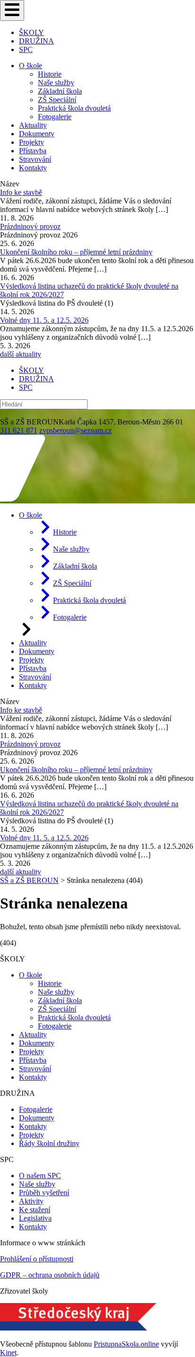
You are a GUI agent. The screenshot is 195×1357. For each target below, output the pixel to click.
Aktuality (33, 125)
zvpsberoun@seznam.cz (75, 430)
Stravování (35, 159)
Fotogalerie (54, 117)
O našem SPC (40, 1176)
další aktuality (20, 354)
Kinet (8, 1352)
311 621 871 (18, 430)
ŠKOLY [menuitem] (31, 32)
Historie (50, 74)
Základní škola (60, 91)
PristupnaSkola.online (126, 1344)
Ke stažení (34, 1210)
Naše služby (56, 83)
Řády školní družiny (49, 1143)
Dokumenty (36, 134)
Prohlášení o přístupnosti (36, 1259)
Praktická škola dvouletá (74, 108)
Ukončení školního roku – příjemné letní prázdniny (76, 252)
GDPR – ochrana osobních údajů (49, 1275)
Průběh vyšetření (44, 1193)
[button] (12, 10)
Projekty (31, 142)
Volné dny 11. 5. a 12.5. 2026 (44, 320)
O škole (30, 66)
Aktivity (31, 1201)
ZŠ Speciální (57, 100)
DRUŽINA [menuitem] (36, 41)
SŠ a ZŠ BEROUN (29, 880)
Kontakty (33, 168)
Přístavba (32, 151)
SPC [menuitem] (26, 49)
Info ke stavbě (21, 192)
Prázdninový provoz (30, 226)
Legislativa (35, 1218)
